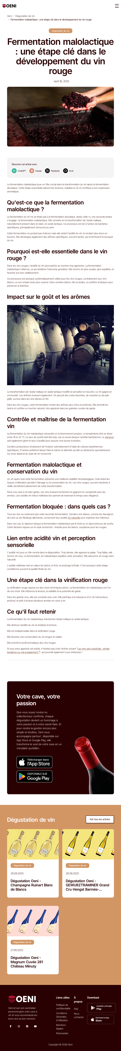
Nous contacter (79, 1015)
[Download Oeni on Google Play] (34, 776)
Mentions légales (61, 1027)
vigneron (109, 437)
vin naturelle (74, 517)
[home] (9, 6)
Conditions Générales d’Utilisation (62, 1017)
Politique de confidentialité (63, 1006)
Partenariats (62, 1033)
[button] (117, 6)
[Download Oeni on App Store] (34, 762)
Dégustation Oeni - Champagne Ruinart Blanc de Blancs (32, 885)
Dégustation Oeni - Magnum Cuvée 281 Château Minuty (27, 962)
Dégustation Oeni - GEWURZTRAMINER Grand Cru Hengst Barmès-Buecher (87, 885)
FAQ (76, 1008)
